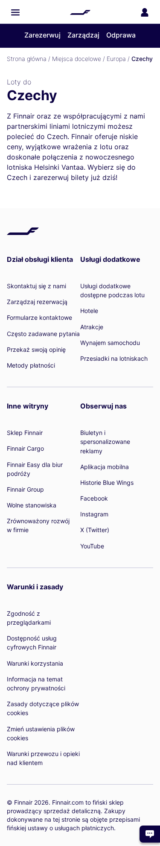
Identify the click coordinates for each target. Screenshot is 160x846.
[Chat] (150, 834)
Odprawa (121, 35)
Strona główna (27, 58)
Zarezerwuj (42, 35)
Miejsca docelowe (76, 58)
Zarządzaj (83, 35)
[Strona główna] (80, 12)
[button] (15, 12)
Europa (116, 58)
